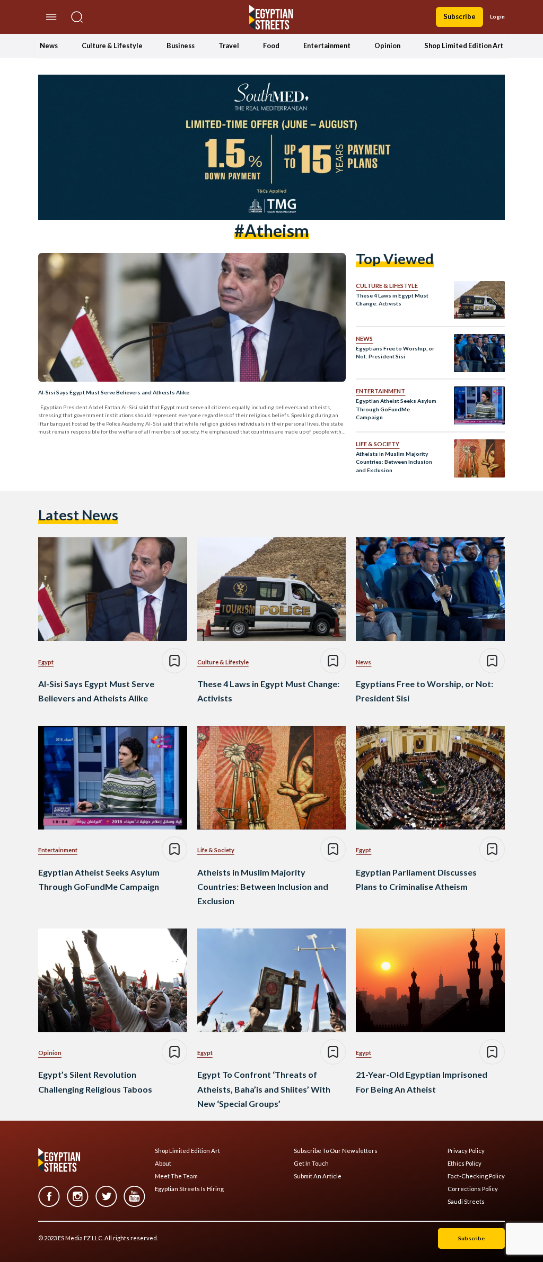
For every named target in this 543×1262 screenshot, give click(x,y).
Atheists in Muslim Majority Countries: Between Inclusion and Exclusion (394, 461)
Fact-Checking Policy (476, 1176)
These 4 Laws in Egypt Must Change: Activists (392, 299)
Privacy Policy (466, 1151)
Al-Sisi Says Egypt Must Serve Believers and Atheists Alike (113, 392)
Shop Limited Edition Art (463, 45)
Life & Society (377, 443)
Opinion (387, 45)
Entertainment (327, 45)
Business (181, 45)
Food (271, 45)
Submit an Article (317, 1176)
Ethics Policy (464, 1163)
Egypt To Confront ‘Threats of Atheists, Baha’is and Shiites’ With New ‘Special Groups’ (263, 1088)
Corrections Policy (473, 1189)
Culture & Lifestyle (112, 45)
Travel (228, 45)
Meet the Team (176, 1176)
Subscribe (459, 16)
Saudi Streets (466, 1201)
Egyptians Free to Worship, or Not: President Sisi (395, 352)
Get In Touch (311, 1163)
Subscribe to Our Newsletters (336, 1151)
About (163, 1163)
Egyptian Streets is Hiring (189, 1189)
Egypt (46, 662)
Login (497, 16)
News (49, 45)
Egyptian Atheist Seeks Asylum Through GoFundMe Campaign (396, 409)
